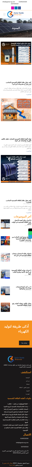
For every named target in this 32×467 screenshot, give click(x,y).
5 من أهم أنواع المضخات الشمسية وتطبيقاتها (23, 287)
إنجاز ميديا (12, 465)
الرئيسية (28, 377)
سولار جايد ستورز (8, 463)
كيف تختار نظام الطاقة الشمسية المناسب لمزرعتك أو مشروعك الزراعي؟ (18, 83)
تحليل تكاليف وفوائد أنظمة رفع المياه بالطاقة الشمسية (21, 304)
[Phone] (30, 237)
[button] (4, 14)
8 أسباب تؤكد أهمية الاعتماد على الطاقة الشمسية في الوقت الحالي (21, 222)
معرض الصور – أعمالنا (24, 387)
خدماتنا (28, 384)
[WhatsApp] (30, 233)
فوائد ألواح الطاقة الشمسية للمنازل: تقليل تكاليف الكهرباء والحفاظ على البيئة (16, 140)
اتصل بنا (28, 394)
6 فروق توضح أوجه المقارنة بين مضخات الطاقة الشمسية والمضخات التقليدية (21, 238)
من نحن (28, 381)
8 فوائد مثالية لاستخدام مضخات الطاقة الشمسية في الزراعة (21, 254)
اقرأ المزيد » (28, 94)
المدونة (28, 390)
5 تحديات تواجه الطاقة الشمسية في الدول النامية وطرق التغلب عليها (21, 272)
